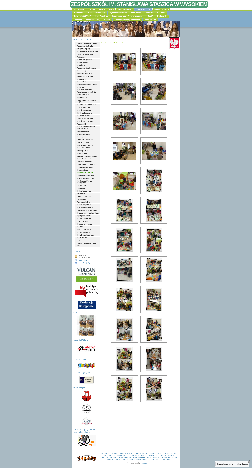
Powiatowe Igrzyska (84, 60)
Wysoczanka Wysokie (118, 13)
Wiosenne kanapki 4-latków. (87, 85)
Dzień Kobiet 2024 (84, 110)
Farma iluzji (81, 71)
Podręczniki (162, 16)
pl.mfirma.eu (144, 463)
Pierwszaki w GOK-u (85, 145)
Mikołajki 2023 (82, 151)
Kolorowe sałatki (83, 116)
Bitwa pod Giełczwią (84, 219)
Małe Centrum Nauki (85, 76)
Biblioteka (149, 13)
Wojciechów (81, 199)
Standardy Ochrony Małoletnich (127, 20)
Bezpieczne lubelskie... (85, 235)
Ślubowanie (81, 188)
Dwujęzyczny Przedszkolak (87, 52)
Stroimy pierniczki (84, 137)
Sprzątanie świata (84, 216)
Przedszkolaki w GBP (85, 173)
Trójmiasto (81, 57)
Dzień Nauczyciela (84, 191)
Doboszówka (82, 153)
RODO (150, 16)
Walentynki (81, 124)
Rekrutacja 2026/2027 (82, 16)
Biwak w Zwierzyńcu (85, 208)
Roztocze (80, 227)
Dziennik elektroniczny (96, 13)
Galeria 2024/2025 (125, 9)
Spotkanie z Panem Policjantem (84, 182)
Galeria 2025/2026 (106, 9)
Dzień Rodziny (82, 63)
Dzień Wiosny (82, 97)
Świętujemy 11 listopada (86, 164)
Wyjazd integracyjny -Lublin (87, 210)
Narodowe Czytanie (84, 224)
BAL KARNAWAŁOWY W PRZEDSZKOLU (86, 128)
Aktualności (79, 9)
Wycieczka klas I (83, 142)
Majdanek (81, 194)
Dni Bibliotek (82, 238)
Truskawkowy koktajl (85, 54)
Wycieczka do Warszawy (86, 68)
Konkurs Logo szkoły (85, 113)
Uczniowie (78, 13)
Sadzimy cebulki (83, 108)
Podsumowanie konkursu (86, 105)
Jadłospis (78, 20)
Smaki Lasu (81, 185)
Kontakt (107, 20)
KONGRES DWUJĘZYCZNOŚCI (84, 88)
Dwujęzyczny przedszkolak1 (88, 213)
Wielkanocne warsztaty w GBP (86, 101)
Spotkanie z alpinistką (85, 175)
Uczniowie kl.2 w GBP (85, 167)
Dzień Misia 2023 (83, 148)
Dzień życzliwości (84, 159)
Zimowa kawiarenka (84, 197)
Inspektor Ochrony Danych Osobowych (128, 16)
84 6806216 (82, 260)
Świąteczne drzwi (83, 134)
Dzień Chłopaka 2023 (85, 205)
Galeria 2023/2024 (143, 9)
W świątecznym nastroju (86, 92)
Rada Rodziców (101, 16)
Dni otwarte (81, 79)
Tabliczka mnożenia (84, 162)
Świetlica (161, 13)
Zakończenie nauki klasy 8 (87, 43)
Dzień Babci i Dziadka (85, 121)
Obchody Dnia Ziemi (84, 74)
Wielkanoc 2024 (83, 95)
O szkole (91, 9)
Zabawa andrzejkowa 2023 (87, 156)
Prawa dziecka (150, 20)
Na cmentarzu (82, 170)
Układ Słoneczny (83, 232)
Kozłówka (81, 65)
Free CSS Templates (147, 462)
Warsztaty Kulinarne (85, 119)
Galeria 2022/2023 (161, 9)
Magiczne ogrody (83, 49)
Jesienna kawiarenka (85, 140)
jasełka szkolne (83, 131)
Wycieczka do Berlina (85, 46)
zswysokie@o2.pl (84, 263)
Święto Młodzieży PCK (85, 178)
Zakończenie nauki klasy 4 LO (87, 244)
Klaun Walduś (82, 82)
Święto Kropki (82, 221)
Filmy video (136, 13)
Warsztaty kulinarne (84, 202)
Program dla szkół (84, 230)
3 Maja (79, 241)
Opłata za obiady (93, 20)
